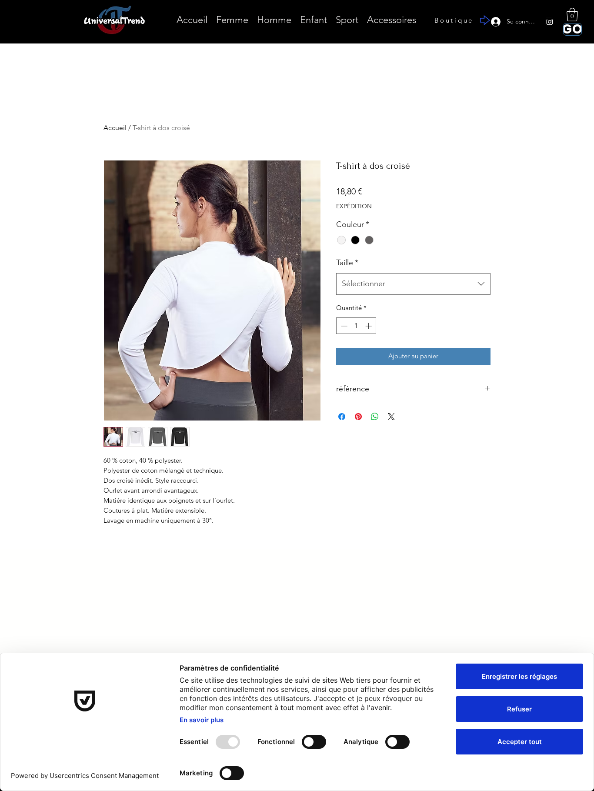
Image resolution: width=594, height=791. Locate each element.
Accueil (115, 127)
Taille (347, 262)
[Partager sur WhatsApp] (375, 416)
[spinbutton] (356, 326)
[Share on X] (391, 416)
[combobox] (413, 284)
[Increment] (369, 326)
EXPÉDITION (354, 206)
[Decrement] (343, 326)
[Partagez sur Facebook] (342, 416)
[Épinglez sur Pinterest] (358, 416)
